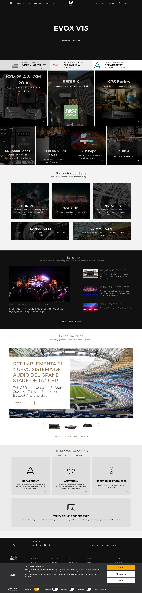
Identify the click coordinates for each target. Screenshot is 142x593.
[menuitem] (35, 3)
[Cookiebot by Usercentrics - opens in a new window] (12, 589)
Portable (33, 562)
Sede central (118, 562)
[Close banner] (139, 565)
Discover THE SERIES (71, 40)
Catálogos (54, 562)
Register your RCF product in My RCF (105, 545)
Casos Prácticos (72, 562)
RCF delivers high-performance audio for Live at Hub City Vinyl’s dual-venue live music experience (115, 293)
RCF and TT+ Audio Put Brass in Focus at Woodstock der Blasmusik (36, 310)
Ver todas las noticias (71, 321)
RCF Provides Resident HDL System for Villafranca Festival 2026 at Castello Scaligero (116, 276)
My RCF (111, 3)
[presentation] (43, 424)
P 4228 (51, 420)
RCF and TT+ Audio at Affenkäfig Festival (116, 308)
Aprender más (21, 403)
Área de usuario (91, 562)
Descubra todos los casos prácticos (71, 436)
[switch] (55, 589)
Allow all (121, 567)
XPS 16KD (69, 420)
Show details (99, 589)
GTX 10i (84, 420)
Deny (121, 580)
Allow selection (121, 574)
